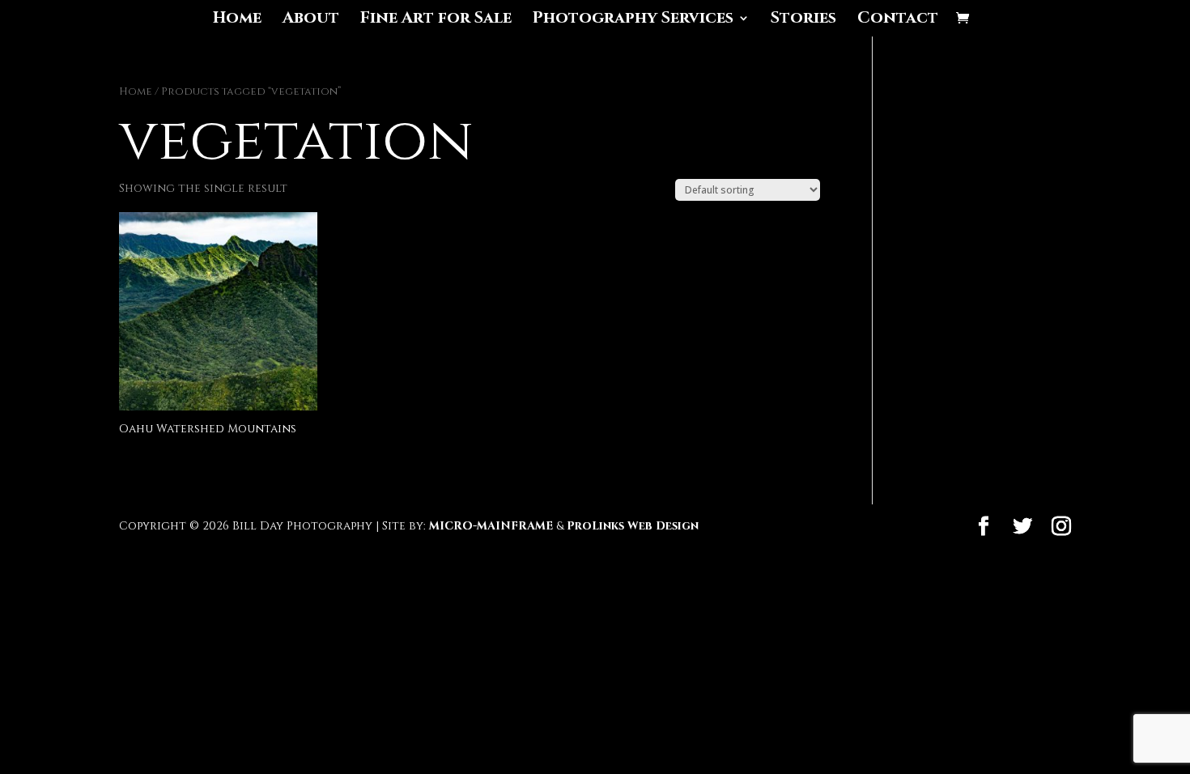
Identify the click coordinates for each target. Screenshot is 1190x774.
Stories (803, 20)
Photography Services (633, 20)
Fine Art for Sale (436, 20)
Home (237, 20)
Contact (897, 20)
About (311, 20)
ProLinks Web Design (633, 526)
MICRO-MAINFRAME (491, 526)
